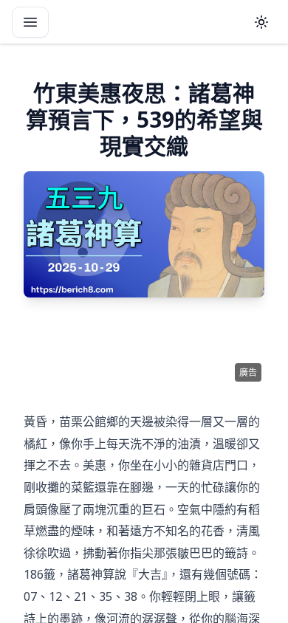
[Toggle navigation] (30, 22)
